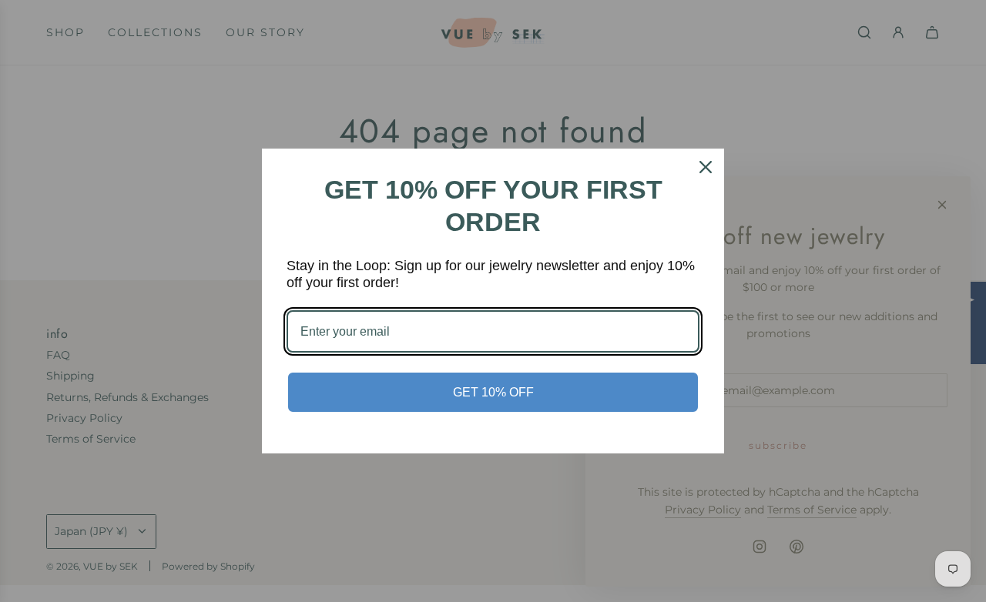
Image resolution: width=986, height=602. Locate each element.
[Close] (705, 167)
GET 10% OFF (493, 392)
